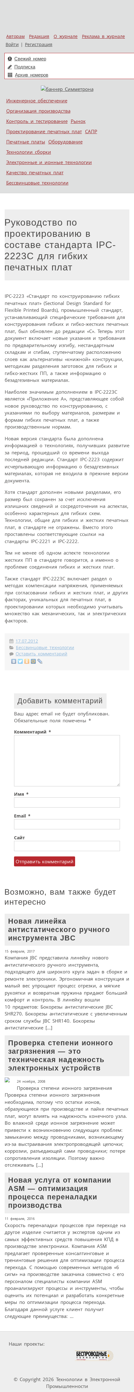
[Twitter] (20, 661)
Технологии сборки (28, 152)
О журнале (66, 36)
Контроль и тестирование (37, 121)
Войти (12, 44)
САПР (91, 131)
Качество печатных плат (35, 172)
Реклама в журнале (103, 36)
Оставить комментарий (41, 654)
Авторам (15, 36)
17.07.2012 (27, 641)
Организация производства (38, 111)
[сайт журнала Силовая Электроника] (66, 1344)
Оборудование (65, 141)
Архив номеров (31, 75)
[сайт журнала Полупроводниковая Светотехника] (44, 1356)
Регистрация (38, 44)
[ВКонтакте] (14, 661)
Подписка (24, 66)
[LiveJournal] (40, 661)
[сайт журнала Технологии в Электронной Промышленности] (107, 1344)
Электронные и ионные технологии (49, 162)
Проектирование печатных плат (44, 131)
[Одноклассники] (27, 661)
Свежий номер (30, 58)
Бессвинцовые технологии (37, 183)
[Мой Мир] (33, 661)
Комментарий (32, 732)
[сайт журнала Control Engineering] (25, 1367)
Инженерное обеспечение (36, 100)
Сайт (19, 838)
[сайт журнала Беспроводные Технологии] (94, 1356)
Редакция (39, 36)
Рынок (78, 121)
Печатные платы (25, 141)
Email (22, 816)
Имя (21, 794)
